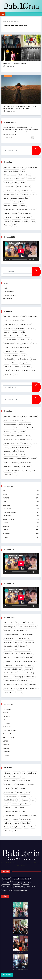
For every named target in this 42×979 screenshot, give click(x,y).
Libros (6, 198)
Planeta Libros (26, 217)
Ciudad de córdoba (25, 175)
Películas (15, 213)
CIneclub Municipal (10, 175)
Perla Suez (7, 217)
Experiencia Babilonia (9, 512)
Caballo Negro (32, 167)
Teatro (33, 221)
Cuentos (6, 182)
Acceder (5, 288)
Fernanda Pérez (25, 190)
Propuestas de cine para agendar (14, 64)
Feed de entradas (8, 291)
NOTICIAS (6, 530)
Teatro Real (7, 225)
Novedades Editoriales (11, 206)
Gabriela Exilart (9, 194)
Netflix (22, 202)
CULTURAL (8, 35)
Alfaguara (7, 167)
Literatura (7, 202)
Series (26, 221)
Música (15, 202)
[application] (21, 251)
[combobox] (18, 137)
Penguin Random (26, 213)
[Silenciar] (33, 259)
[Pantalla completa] (37, 259)
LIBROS (5, 523)
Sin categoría (7, 533)
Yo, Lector (6, 537)
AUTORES (6, 498)
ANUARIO (6, 494)
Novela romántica (22, 209)
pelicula (6, 213)
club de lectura (8, 179)
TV (15, 225)
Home (4, 21)
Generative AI (7, 516)
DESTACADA (7, 508)
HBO (18, 194)
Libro (33, 194)
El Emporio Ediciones (10, 190)
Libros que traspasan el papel (20, 198)
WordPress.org (7, 299)
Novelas (33, 209)
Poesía (6, 221)
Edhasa (19, 186)
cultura (14, 182)
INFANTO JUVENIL (9, 519)
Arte (23, 167)
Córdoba (22, 182)
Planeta (16, 217)
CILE (4, 501)
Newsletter (6, 526)
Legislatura (25, 194)
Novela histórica (9, 209)
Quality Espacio (16, 221)
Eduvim (27, 186)
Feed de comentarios (9, 295)
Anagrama (16, 167)
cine (23, 171)
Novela (23, 206)
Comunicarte (20, 179)
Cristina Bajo (31, 179)
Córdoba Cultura (9, 186)
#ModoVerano (7, 491)
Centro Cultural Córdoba (11, 171)
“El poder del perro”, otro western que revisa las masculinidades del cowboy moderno (19, 107)
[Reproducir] (5, 259)
